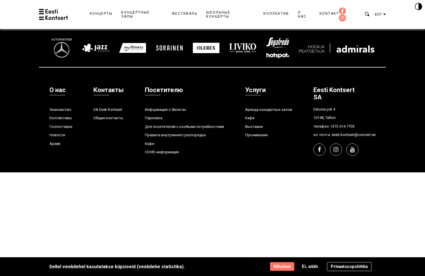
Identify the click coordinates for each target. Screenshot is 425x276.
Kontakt (329, 14)
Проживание (256, 135)
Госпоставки (60, 126)
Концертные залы (135, 14)
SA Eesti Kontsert (107, 109)
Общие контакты (108, 118)
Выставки (254, 126)
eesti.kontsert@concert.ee (354, 135)
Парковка (153, 118)
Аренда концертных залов (268, 109)
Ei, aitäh (310, 266)
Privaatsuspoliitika (349, 266)
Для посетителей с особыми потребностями (184, 126)
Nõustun (282, 266)
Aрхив (54, 143)
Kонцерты (101, 14)
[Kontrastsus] (418, 7)
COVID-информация (162, 152)
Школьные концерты (218, 14)
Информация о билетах (165, 109)
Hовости (57, 135)
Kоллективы (60, 118)
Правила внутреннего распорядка (175, 135)
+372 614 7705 (342, 126)
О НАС (302, 14)
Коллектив (276, 14)
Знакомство (60, 109)
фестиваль (184, 14)
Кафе (149, 143)
